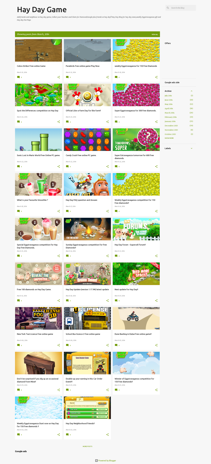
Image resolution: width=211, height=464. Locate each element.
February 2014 (171, 117)
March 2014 (169, 113)
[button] (58, 77)
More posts (87, 446)
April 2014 (169, 108)
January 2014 (170, 121)
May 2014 (169, 104)
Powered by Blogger (107, 460)
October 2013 (170, 134)
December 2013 (171, 126)
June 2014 (169, 100)
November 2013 (171, 130)
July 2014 (168, 96)
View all (155, 34)
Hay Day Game (42, 9)
